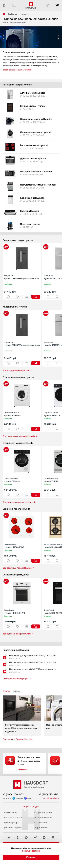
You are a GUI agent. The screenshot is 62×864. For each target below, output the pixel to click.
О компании (40, 822)
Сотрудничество (43, 812)
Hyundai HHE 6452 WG (14, 545)
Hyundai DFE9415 (12, 480)
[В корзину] (35, 297)
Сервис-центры (11, 822)
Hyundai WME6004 (12, 414)
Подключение (10, 812)
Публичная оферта (12, 827)
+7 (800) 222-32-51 (49, 794)
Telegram (19, 798)
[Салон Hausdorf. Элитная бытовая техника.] (4, 14)
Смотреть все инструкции (15, 678)
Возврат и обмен (43, 817)
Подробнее (22, 770)
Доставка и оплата (12, 817)
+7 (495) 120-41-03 (13, 794)
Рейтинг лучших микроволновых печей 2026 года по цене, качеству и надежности (22, 715)
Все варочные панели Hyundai (17, 568)
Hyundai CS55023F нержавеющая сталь (22, 277)
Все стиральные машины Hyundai (17, 70)
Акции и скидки (31, 806)
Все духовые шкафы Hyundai (17, 633)
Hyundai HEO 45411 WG (14, 611)
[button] (3, 37)
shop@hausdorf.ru (51, 798)
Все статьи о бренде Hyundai (17, 739)
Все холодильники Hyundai (16, 370)
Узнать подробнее (31, 851)
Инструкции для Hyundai (16, 650)
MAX (29, 798)
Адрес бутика (41, 827)
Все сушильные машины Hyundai (19, 502)
